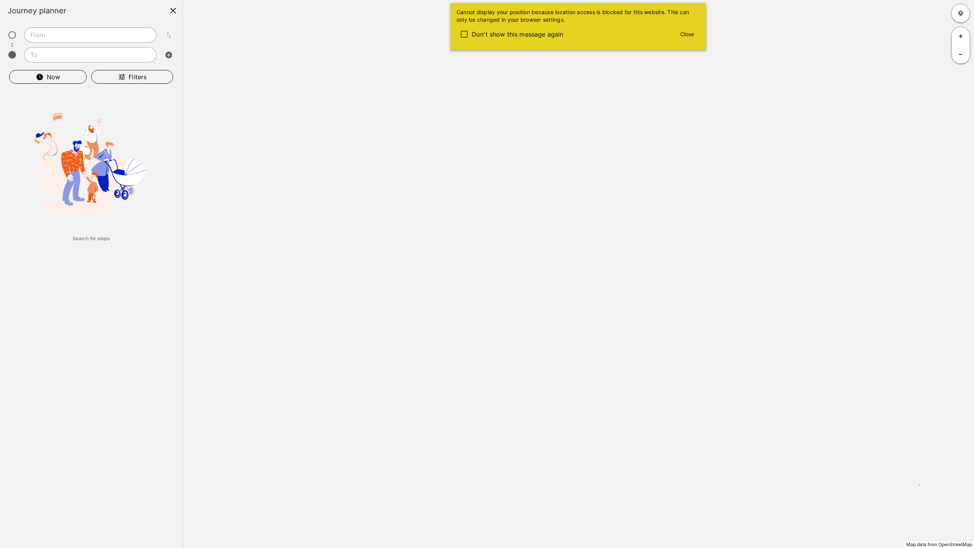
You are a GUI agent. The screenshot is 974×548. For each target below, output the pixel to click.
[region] (487, 274)
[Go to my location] (961, 13)
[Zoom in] (961, 36)
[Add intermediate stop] (168, 54)
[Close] (173, 10)
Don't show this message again (517, 34)
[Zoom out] (961, 54)
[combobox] (90, 35)
